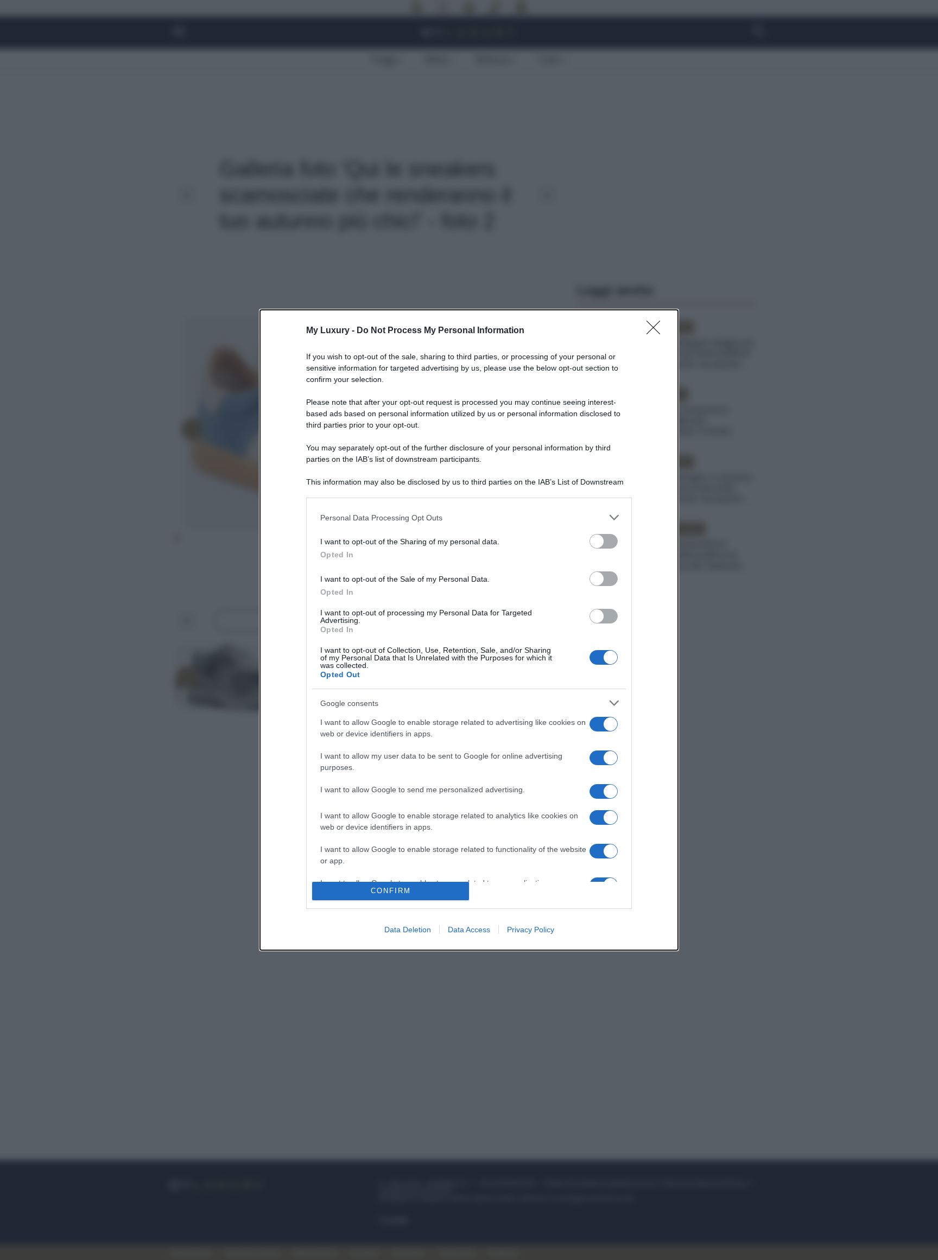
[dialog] (469, 630)
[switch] (604, 541)
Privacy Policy (530, 929)
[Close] (657, 331)
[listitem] (469, 517)
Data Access (469, 929)
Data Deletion (407, 929)
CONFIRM (391, 891)
